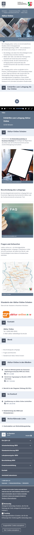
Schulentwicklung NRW (10, 445)
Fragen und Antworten (9, 353)
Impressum (4, 483)
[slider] (6, 108)
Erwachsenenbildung (9, 465)
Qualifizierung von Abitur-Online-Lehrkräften (18, 401)
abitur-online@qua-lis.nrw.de (17, 334)
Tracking (7, 513)
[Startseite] (24, 4)
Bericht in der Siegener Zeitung (17, 388)
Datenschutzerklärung (15, 483)
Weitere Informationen (9, 498)
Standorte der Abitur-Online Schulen (13, 355)
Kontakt (4, 470)
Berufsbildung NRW (8, 460)
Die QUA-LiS (6, 440)
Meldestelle (26, 483)
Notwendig (7, 504)
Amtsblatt (9, 475)
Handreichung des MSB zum (13, 412)
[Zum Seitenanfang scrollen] (30, 531)
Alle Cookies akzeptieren (11, 530)
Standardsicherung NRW (10, 450)
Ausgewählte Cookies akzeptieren (13, 525)
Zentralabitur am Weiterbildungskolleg (17, 426)
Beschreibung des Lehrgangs (11, 350)
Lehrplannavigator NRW (10, 455)
